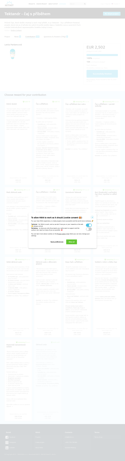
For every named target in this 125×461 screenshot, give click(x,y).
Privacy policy (61, 234)
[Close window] (92, 217)
